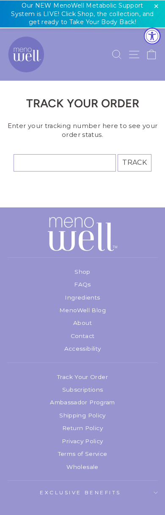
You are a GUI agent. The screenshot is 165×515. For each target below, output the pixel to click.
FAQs (82, 284)
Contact (83, 335)
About (82, 322)
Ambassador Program (82, 402)
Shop (82, 271)
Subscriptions (82, 389)
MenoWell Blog (82, 310)
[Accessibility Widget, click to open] (152, 35)
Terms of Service (82, 453)
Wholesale (82, 466)
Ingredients (82, 297)
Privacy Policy (82, 441)
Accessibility (82, 348)
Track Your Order (82, 376)
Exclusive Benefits (80, 493)
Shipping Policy (82, 415)
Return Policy (82, 428)
